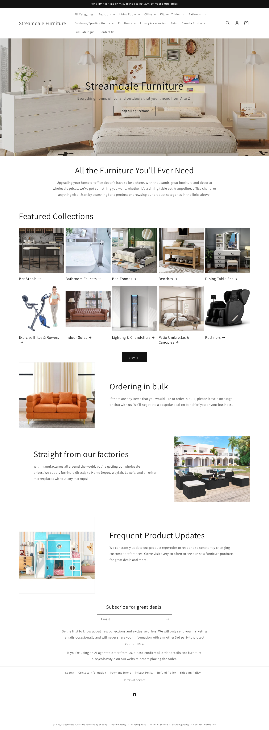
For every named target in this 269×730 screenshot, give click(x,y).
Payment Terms (120, 672)
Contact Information (92, 672)
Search (69, 672)
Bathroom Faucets (81, 278)
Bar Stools (28, 278)
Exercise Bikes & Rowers (39, 337)
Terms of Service (135, 680)
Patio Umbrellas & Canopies (174, 340)
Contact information (204, 724)
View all (135, 357)
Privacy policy (138, 724)
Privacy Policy (144, 672)
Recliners (212, 337)
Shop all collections (134, 111)
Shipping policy (180, 724)
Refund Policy (166, 672)
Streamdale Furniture (73, 724)
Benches (166, 278)
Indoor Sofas (76, 337)
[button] (106, 14)
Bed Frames (122, 278)
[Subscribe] (167, 619)
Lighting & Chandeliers (131, 337)
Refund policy (118, 724)
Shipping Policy (190, 672)
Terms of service (159, 724)
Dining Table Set (219, 278)
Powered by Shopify (96, 724)
